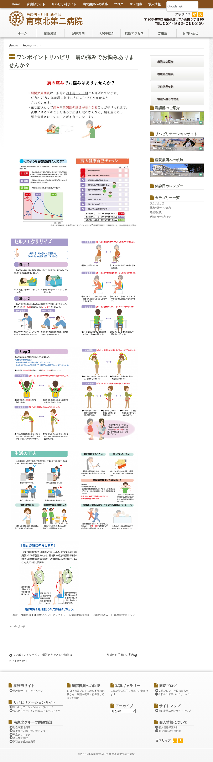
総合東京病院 (20, 738)
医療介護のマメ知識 (160, 207)
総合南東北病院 (21, 727)
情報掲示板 (156, 212)
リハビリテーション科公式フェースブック (36, 710)
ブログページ (157, 203)
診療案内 (78, 33)
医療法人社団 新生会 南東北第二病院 (114, 754)
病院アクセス (134, 33)
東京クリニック (21, 734)
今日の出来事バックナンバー (175, 694)
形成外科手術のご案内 (120, 654)
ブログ (118, 4)
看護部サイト (36, 4)
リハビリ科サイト (64, 4)
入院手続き (106, 33)
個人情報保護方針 (168, 727)
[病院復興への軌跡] (177, 176)
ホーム (22, 33)
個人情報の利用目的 (170, 731)
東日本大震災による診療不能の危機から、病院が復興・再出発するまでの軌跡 (85, 694)
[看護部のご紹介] (177, 124)
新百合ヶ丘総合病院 (24, 741)
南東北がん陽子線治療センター (30, 731)
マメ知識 (136, 4)
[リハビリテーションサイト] (177, 150)
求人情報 (154, 4)
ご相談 (162, 33)
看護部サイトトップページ (28, 690)
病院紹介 (50, 33)
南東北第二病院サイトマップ (175, 710)
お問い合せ (190, 33)
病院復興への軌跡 (95, 4)
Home (16, 4)
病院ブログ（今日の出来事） (175, 690)
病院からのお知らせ (160, 216)
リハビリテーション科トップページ (33, 707)
